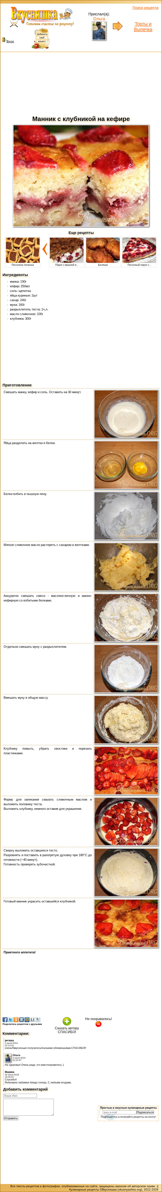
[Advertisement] (81, 82)
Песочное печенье (23, 264)
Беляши (103, 264)
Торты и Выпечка (143, 26)
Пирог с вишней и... (66, 264)
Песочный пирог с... (139, 264)
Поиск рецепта (145, 8)
